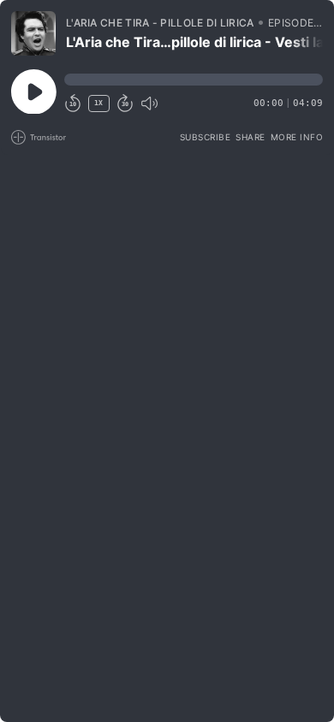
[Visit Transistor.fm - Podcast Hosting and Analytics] (38, 137)
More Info (297, 137)
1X (98, 103)
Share (250, 137)
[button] (193, 80)
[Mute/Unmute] (149, 103)
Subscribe (205, 137)
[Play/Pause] (33, 33)
